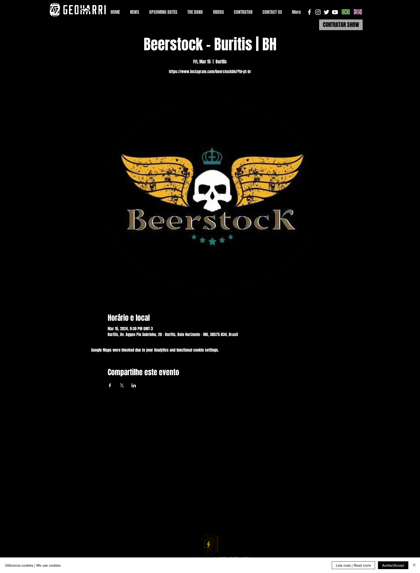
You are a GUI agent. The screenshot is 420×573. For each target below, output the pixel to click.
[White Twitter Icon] (326, 12)
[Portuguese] (346, 12)
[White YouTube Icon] (335, 12)
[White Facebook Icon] (309, 12)
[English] (358, 12)
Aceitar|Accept (393, 565)
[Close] (414, 565)
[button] (272, 12)
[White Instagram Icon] (318, 12)
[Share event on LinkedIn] (133, 385)
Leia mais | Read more (353, 565)
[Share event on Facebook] (110, 385)
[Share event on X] (122, 385)
